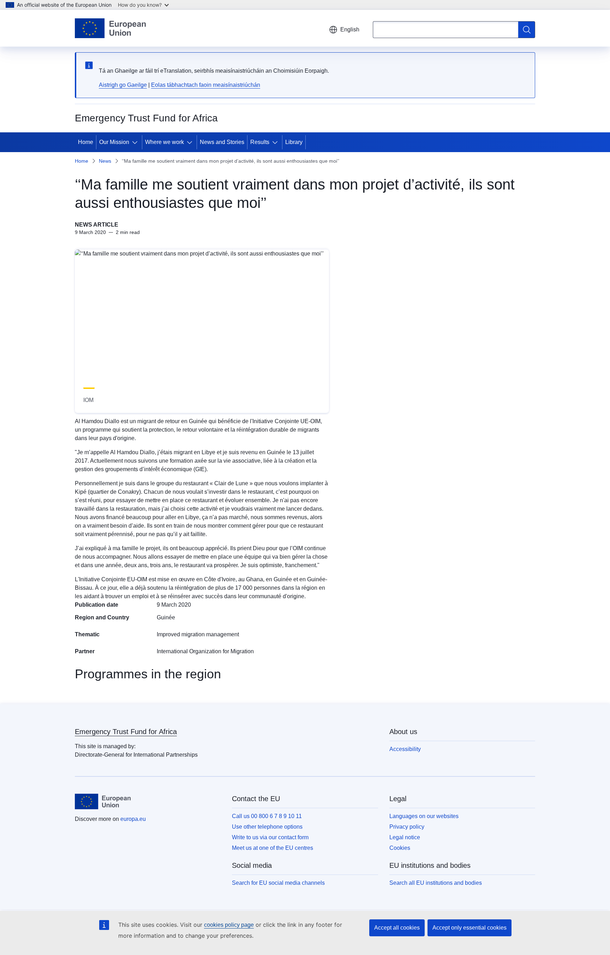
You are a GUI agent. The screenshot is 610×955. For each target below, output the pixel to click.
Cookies (399, 848)
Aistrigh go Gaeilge (123, 85)
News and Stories (222, 142)
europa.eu (133, 819)
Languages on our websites (424, 816)
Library (294, 142)
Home (85, 142)
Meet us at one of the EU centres (272, 848)
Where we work (164, 142)
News (105, 161)
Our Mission (114, 142)
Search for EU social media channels (278, 883)
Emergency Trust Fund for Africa (126, 731)
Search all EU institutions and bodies (435, 883)
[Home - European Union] (110, 28)
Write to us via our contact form (270, 837)
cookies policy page (229, 925)
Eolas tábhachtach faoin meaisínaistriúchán (205, 85)
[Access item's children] (136, 142)
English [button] (349, 29)
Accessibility (405, 749)
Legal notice (404, 837)
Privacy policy (406, 827)
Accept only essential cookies (469, 928)
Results (259, 142)
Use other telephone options (267, 827)
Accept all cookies (397, 928)
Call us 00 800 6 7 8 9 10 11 (267, 816)
